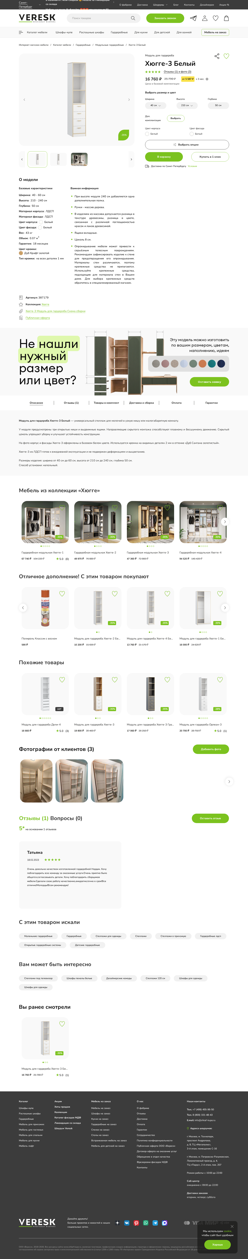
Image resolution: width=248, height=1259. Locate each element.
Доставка (142, 4)
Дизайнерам (207, 4)
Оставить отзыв (210, 818)
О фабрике (125, 4)
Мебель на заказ (100, 1108)
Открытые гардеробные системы (42, 945)
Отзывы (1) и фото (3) (177, 72)
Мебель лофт (26, 1146)
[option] (80, 4)
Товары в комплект (106, 403)
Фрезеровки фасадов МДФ (152, 1162)
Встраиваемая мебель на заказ (109, 1140)
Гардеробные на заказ (103, 1124)
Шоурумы (158, 4)
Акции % (224, 4)
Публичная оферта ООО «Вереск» (156, 1146)
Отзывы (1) (71, 403)
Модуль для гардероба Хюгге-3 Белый (46, 1069)
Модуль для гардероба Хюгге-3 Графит (152, 724)
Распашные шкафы (29, 1113)
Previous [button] (23, 608)
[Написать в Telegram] (193, 18)
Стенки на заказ (100, 1129)
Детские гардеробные (87, 945)
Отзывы (141, 1113)
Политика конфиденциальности (154, 1140)
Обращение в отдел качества (153, 1156)
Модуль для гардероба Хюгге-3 (94, 724)
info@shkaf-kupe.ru (205, 1120)
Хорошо (217, 1245)
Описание (36, 403)
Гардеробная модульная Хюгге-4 (201, 552)
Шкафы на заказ (100, 1113)
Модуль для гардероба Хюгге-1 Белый (204, 638)
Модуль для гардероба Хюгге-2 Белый (98, 638)
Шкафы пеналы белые (79, 978)
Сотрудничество (146, 1135)
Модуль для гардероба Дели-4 (41, 724)
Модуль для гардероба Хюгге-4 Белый (151, 638)
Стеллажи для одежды (108, 936)
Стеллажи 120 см (155, 978)
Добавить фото (211, 749)
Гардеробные (74, 936)
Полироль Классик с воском (39, 638)
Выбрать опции (188, 145)
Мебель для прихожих (31, 1124)
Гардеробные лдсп (210, 936)
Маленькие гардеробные (38, 936)
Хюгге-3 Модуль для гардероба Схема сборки (55, 311)
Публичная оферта (38, 318)
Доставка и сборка (141, 403)
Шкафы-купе (26, 1108)
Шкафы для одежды (190, 978)
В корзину (164, 157)
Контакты (189, 4)
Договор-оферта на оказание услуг (157, 1151)
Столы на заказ (99, 1135)
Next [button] (225, 522)
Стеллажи (140, 936)
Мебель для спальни (30, 1135)
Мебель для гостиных (31, 1129)
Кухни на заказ (99, 1119)
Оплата (177, 403)
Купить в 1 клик (210, 157)
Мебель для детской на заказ (108, 1146)
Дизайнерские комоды (119, 978)
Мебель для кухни (29, 1140)
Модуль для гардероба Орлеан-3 (201, 724)
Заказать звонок (165, 18)
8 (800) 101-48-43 (203, 1115)
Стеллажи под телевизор (38, 978)
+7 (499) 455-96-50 (203, 1109)
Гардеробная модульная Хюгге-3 (148, 552)
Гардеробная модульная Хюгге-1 (43, 552)
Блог (176, 4)
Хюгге (45, 304)
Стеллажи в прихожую (173, 936)
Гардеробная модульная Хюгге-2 (95, 552)
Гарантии (211, 403)
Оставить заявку (209, 381)
